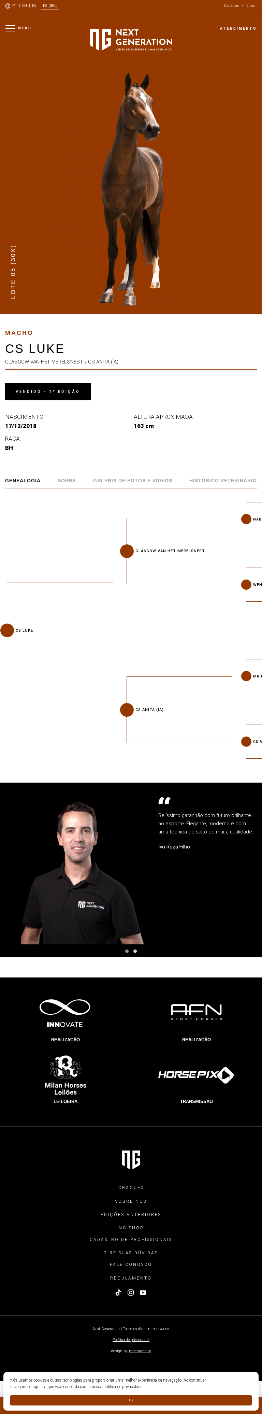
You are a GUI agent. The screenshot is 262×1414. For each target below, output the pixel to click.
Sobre (67, 480)
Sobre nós (131, 1201)
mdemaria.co (140, 1351)
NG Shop (131, 1228)
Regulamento (131, 1278)
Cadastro (231, 5)
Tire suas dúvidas (131, 1253)
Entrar (251, 5)
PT (14, 5)
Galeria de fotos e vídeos (132, 480)
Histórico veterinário (223, 480)
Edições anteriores (131, 1214)
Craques (131, 1187)
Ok (131, 1400)
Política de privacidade (131, 1340)
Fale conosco (131, 1264)
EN (24, 5)
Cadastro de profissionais (131, 1239)
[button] (127, 951)
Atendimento (238, 28)
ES (34, 5)
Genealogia (23, 480)
